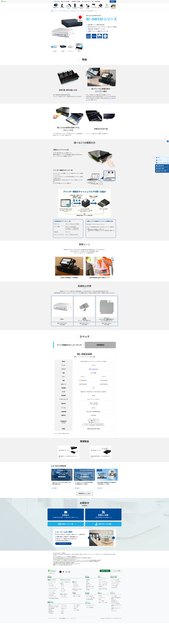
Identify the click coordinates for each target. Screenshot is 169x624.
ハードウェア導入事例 (90, 597)
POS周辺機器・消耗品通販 (53, 598)
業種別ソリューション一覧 (54, 605)
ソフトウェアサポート (103, 581)
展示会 (100, 599)
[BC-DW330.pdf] (94, 369)
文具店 (62, 611)
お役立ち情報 (97, 1)
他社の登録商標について (64, 618)
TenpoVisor (75, 590)
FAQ (92, 1)
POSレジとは (113, 610)
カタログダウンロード (115, 583)
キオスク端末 (51, 585)
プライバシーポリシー (53, 618)
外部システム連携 (76, 596)
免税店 (62, 613)
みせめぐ (75, 583)
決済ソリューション (77, 594)
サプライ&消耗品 (52, 593)
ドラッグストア (64, 606)
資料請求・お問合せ (105, 570)
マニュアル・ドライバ (86, 1)
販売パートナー (89, 584)
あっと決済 (63, 590)
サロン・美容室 (76, 610)
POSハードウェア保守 (103, 583)
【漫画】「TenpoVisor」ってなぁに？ (116, 609)
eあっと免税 (63, 595)
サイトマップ (73, 618)
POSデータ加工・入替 (103, 584)
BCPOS (62, 585)
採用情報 (88, 589)
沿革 (87, 581)
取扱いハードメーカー (90, 588)
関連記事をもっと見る (84, 493)
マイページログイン (103, 589)
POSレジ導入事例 (89, 596)
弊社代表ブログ (114, 600)
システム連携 (113, 596)
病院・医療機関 (51, 608)
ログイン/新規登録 (89, 607)
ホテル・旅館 (76, 606)
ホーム (54, 10)
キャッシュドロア (52, 591)
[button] (82, 47)
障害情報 (100, 586)
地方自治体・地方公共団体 (53, 606)
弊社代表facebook (114, 602)
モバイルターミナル (52, 596)
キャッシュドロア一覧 (70, 10)
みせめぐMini (75, 585)
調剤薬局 (50, 610)
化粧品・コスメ (64, 608)
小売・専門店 (51, 613)
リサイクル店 (63, 605)
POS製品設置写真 (89, 599)
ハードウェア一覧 (56, 1)
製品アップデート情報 (103, 602)
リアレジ (62, 586)
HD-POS (62, 588)
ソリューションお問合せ (116, 581)
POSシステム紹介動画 (115, 603)
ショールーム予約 (116, 570)
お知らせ (100, 596)
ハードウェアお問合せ (115, 579)
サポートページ (102, 579)
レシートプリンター (52, 590)
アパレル (62, 610)
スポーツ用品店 (77, 605)
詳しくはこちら (62, 543)
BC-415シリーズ (108, 98)
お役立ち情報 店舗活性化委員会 (116, 598)
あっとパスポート (64, 597)
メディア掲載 (101, 600)
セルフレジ (63, 591)
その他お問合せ (114, 587)
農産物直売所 (51, 611)
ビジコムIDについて (90, 605)
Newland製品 (51, 595)
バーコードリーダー (52, 586)
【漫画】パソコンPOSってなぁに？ (116, 606)
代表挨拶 (88, 583)
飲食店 (75, 608)
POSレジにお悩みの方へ (65, 582)
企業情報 (88, 579)
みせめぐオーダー (76, 586)
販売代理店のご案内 (90, 586)
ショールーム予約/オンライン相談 (114, 585)
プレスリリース (102, 597)
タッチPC (50, 583)
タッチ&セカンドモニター (53, 588)
